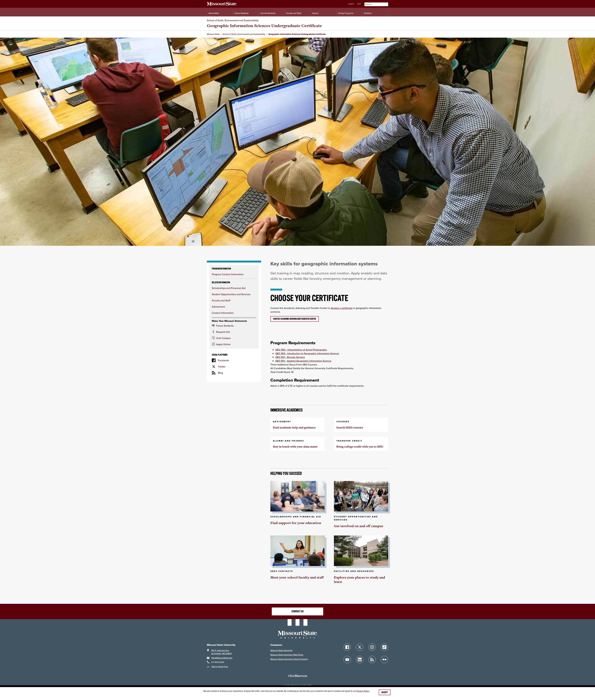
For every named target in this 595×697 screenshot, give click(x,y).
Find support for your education (295, 522)
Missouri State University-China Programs (289, 659)
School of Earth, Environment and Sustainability (233, 20)
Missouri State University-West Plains (286, 654)
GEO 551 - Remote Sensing (290, 357)
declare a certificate (342, 308)
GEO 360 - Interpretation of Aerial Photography (301, 349)
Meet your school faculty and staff (297, 577)
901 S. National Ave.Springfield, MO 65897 (221, 652)
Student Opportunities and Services (231, 294)
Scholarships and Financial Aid (228, 288)
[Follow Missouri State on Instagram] (372, 647)
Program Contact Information (228, 274)
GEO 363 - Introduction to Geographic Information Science (307, 353)
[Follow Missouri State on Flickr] (384, 659)
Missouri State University (281, 650)
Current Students (267, 13)
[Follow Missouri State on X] (359, 647)
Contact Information (223, 313)
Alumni (315, 13)
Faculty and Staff (293, 13)
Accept (384, 692)
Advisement (218, 306)
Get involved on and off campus (358, 526)
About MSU (214, 13)
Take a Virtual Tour (219, 666)
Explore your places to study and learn (359, 579)
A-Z (359, 3)
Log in (351, 3)
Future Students (241, 13)
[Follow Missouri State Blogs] (372, 659)
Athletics (368, 13)
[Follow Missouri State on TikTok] (384, 647)
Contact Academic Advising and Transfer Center (294, 318)
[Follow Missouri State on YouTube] (347, 659)
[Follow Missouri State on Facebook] (347, 647)
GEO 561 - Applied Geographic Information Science (303, 361)
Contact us (297, 611)
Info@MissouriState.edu (221, 657)
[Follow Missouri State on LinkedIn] (359, 659)
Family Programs (345, 13)
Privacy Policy (363, 691)
